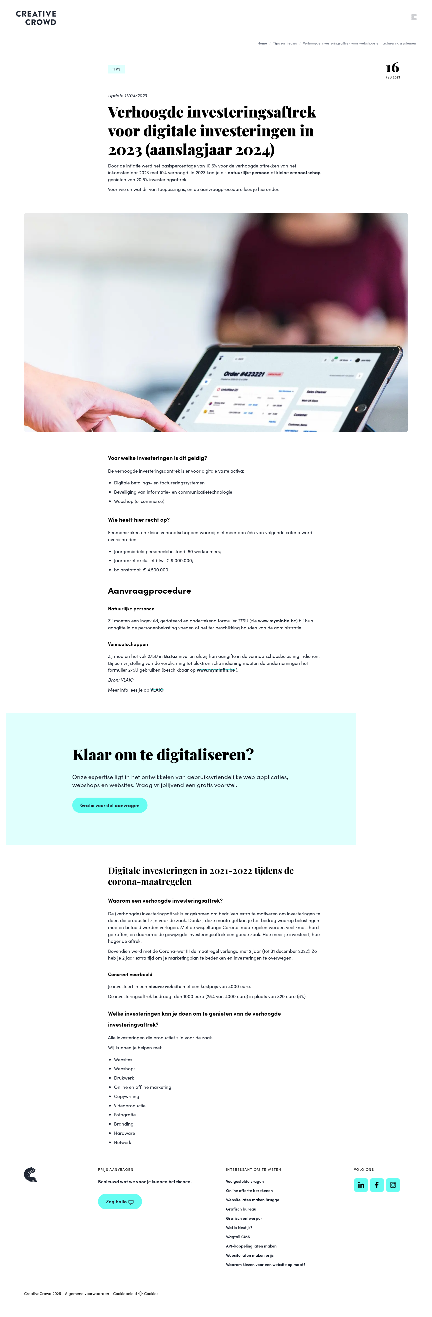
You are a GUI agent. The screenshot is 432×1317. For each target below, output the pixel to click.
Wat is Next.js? (239, 1227)
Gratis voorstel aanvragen (110, 805)
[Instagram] (393, 1185)
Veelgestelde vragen (245, 1181)
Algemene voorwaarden (87, 1293)
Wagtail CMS (238, 1236)
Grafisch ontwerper (244, 1218)
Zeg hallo (116, 1201)
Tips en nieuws (285, 42)
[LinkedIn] (361, 1185)
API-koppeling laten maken (251, 1246)
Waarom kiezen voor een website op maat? (266, 1264)
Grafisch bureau (241, 1209)
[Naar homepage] (56, 1174)
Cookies (150, 1293)
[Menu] (414, 17)
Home (262, 42)
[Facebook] (377, 1185)
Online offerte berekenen (249, 1190)
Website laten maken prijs (250, 1255)
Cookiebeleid (125, 1293)
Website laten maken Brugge (252, 1199)
